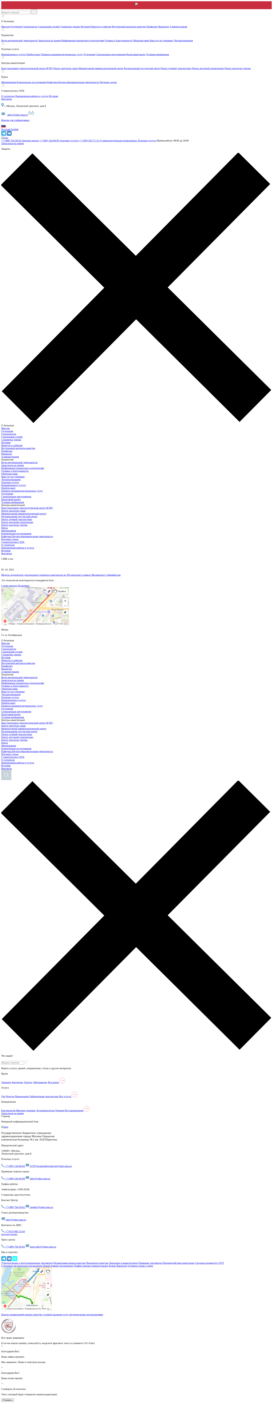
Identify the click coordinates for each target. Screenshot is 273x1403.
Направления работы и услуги (31, 96)
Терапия (59, 1110)
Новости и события (100, 26)
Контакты (6, 99)
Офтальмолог (40, 1082)
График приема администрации (91, 1266)
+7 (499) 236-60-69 (14, 1178)
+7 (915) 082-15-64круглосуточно (13, 1233)
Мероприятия (8, 82)
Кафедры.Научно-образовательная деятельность (73, 82)
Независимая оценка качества (69, 1263)
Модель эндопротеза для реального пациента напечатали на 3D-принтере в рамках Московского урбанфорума (61, 575)
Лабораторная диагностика (43, 1096)
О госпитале (8, 96)
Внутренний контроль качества (129, 26)
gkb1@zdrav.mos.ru (17, 114)
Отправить (8, 1400)
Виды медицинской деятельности (19, 40)
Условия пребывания (157, 54)
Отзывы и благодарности (118, 40)
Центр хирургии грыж (65, 68)
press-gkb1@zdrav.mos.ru (42, 1246)
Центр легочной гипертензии (208, 68)
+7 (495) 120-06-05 (59, 140)
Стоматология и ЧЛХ (12, 542)
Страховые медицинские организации (22, 1266)
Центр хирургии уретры (237, 68)
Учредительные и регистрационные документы (27, 1263)
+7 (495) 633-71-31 (117, 140)
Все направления (74, 1110)
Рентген (10, 1096)
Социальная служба (48, 26)
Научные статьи (108, 82)
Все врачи (53, 1082)
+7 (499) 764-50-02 (20, 140)
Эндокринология (45, 1110)
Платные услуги (10, 482)
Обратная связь (141, 40)
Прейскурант (33, 54)
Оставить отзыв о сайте (140, 1266)
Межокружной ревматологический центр (100, 68)
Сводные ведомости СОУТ (209, 1263)
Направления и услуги (13, 54)
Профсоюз (152, 26)
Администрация (178, 26)
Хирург (28, 1082)
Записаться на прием (49, 40)
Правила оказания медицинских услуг (62, 54)
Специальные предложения (111, 54)
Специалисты (30, 26)
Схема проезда (9, 585)
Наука (4, 528)
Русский (5, 129)
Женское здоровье (25, 1110)
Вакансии (163, 26)
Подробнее (24, 585)
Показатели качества (97, 1263)
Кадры (112, 1266)
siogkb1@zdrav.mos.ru (41, 1207)
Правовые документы (150, 1263)
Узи (3, 1096)
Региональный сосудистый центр (142, 68)
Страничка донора (70, 26)
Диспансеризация (183, 40)
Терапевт (6, 1082)
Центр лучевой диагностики (176, 68)
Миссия (5, 26)
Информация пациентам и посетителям (82, 40)
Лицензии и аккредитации (123, 1263)
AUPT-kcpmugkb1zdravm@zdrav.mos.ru (50, 1166)
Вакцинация (22, 1096)
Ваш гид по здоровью (161, 40)
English (14, 129)
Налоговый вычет (136, 54)
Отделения (16, 26)
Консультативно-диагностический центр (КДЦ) (27, 68)
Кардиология (8, 1110)
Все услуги (65, 1096)
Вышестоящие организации (58, 1266)
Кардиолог (17, 1082)
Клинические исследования (32, 82)
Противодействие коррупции (178, 1263)
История (85, 26)
